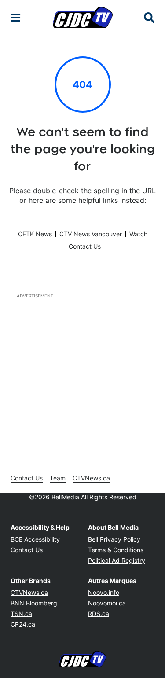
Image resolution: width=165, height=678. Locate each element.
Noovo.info (103, 592)
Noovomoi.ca (107, 603)
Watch (138, 234)
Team (58, 478)
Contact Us (85, 246)
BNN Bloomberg (34, 603)
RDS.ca (98, 613)
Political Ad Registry (116, 560)
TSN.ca (21, 613)
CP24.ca (23, 624)
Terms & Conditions (115, 549)
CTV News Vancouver (90, 234)
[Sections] (16, 17)
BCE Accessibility (35, 539)
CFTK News (35, 234)
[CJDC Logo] (83, 17)
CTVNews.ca (91, 478)
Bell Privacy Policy (114, 539)
